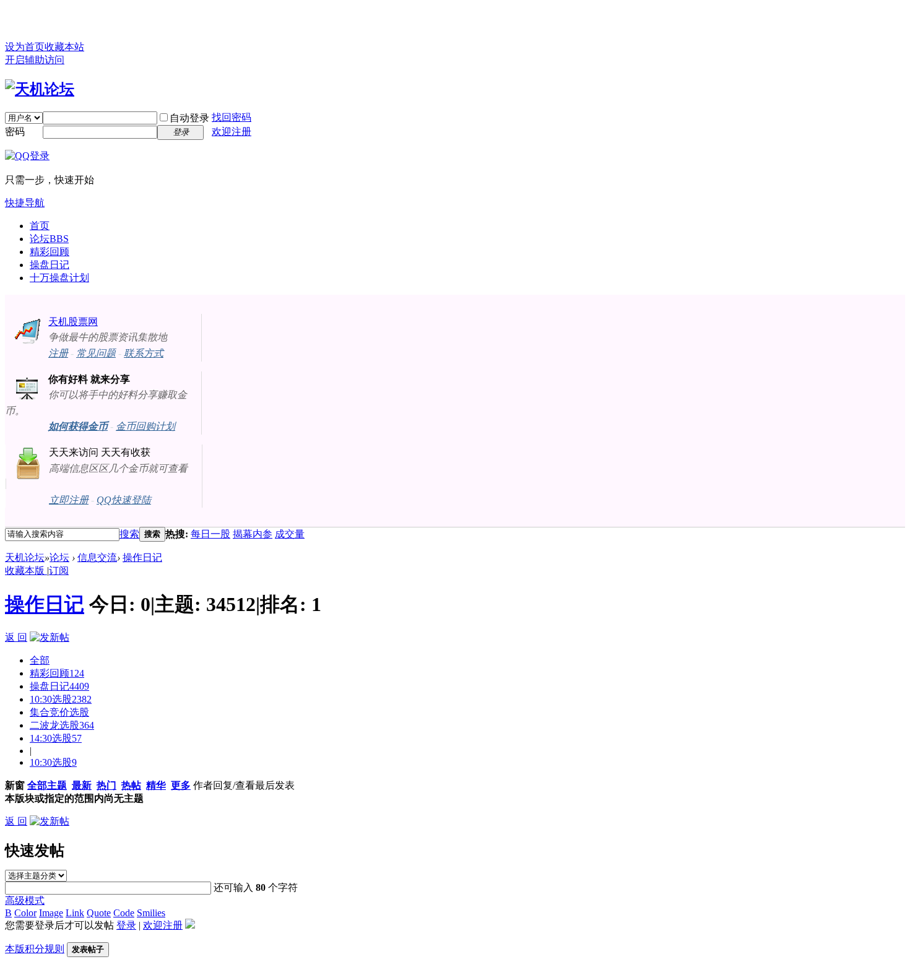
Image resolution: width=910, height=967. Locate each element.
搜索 (129, 534)
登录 (126, 925)
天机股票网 (73, 321)
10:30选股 (61, 699)
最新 (82, 785)
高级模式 (25, 900)
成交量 (290, 534)
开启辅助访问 (34, 59)
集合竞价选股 (59, 712)
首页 (40, 225)
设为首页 (25, 46)
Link (75, 913)
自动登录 (189, 118)
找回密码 (231, 117)
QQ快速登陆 (124, 500)
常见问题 (96, 353)
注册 (58, 353)
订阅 (59, 570)
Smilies (151, 913)
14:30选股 (56, 738)
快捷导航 (25, 202)
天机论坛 (25, 557)
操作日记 (142, 557)
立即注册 (69, 500)
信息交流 (97, 557)
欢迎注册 (231, 131)
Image (51, 913)
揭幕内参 (252, 534)
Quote (99, 913)
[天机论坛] (39, 89)
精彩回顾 (49, 251)
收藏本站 (64, 46)
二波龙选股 (62, 725)
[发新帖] (49, 637)
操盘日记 (49, 264)
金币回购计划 (145, 426)
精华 (156, 785)
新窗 (15, 785)
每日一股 (210, 534)
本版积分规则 (34, 948)
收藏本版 (26, 570)
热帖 (131, 785)
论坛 (49, 238)
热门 (106, 785)
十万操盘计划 (59, 277)
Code (123, 913)
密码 (15, 131)
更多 (181, 785)
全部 (40, 660)
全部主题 (47, 785)
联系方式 (143, 353)
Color (25, 913)
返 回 (16, 637)
